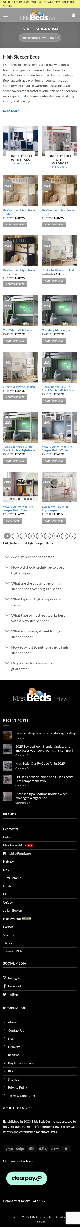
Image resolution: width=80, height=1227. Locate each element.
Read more (12, 520)
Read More (11, 111)
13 (56, 536)
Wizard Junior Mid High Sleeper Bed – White (57, 448)
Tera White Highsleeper (18, 330)
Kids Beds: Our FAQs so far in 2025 (40, 763)
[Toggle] (7, 557)
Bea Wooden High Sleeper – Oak (58, 212)
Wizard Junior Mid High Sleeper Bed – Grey (18, 508)
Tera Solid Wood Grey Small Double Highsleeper (58, 388)
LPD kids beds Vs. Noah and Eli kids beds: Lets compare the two (44, 779)
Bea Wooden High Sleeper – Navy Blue (19, 272)
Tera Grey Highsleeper (56, 330)
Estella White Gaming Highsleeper (55, 508)
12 (47, 536)
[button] (5, 15)
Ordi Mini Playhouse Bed (58, 270)
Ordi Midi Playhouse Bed (19, 387)
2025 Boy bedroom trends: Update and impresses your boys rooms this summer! (44, 748)
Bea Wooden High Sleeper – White (19, 212)
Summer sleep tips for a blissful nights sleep (45, 733)
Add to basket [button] (15, 224)
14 (64, 536)
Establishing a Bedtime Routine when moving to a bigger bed (41, 796)
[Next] (72, 536)
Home (25, 28)
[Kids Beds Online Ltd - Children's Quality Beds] (40, 15)
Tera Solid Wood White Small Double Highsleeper (19, 448)
